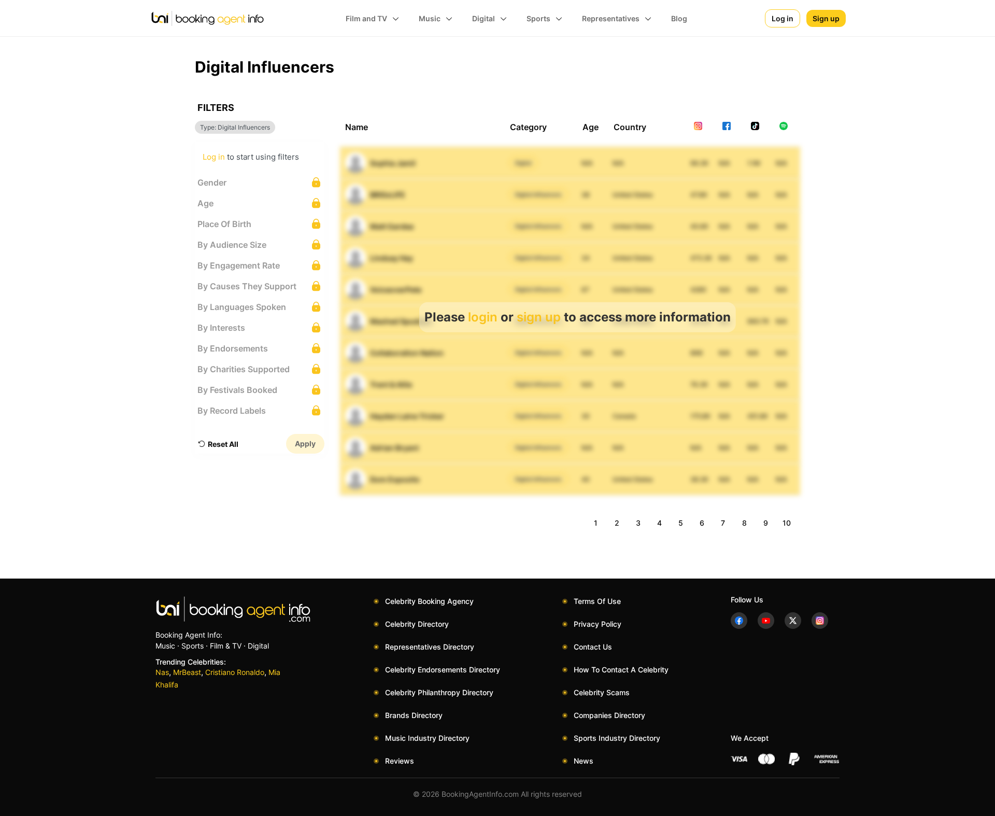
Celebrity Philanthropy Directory (439, 692)
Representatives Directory (429, 646)
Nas (162, 672)
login (482, 317)
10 (787, 522)
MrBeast (187, 672)
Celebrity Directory (417, 624)
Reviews (399, 760)
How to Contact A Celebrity (621, 669)
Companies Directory (609, 715)
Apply (305, 443)
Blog (679, 18)
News (583, 760)
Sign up (826, 18)
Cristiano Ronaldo (234, 672)
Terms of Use (597, 601)
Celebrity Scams (602, 692)
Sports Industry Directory (617, 738)
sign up (539, 317)
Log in (782, 18)
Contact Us (593, 646)
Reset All (223, 444)
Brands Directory (414, 715)
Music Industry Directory (427, 738)
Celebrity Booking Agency (429, 601)
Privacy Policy (597, 624)
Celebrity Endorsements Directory (442, 669)
